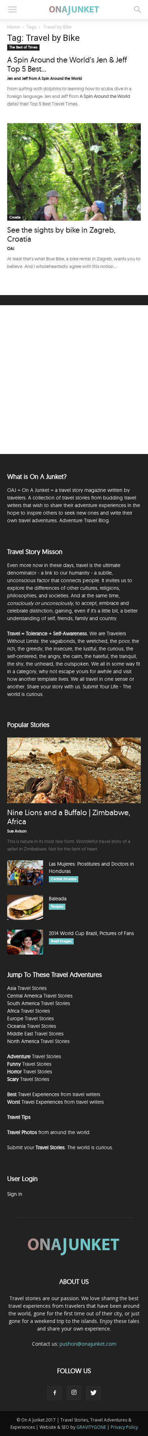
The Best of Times (23, 47)
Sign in (14, 1194)
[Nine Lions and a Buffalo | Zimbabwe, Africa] (74, 770)
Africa (13, 1011)
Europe (15, 1018)
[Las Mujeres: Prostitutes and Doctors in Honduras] (25, 872)
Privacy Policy (124, 1427)
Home (13, 27)
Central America (63, 879)
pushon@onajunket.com (88, 1343)
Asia (11, 988)
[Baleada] (25, 907)
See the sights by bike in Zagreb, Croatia (61, 234)
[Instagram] (74, 1392)
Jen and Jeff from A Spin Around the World (44, 78)
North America (23, 1041)
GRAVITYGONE (91, 1427)
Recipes (57, 906)
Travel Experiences (38, 1094)
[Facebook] (54, 1393)
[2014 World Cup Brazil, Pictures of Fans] (25, 942)
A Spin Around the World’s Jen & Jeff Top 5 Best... (67, 64)
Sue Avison (17, 831)
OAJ (10, 248)
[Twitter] (93, 1393)
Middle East (20, 1033)
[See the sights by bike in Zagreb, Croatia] (74, 172)
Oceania (16, 1026)
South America (23, 1003)
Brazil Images (61, 941)
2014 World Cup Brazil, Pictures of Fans (91, 933)
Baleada (57, 898)
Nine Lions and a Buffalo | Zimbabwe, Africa (68, 817)
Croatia (14, 217)
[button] (138, 10)
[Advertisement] (74, 379)
